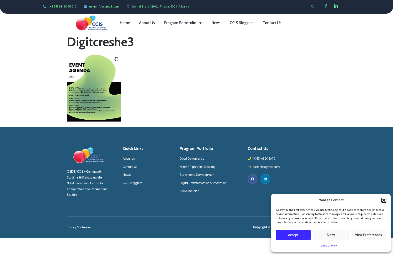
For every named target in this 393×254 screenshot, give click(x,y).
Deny (331, 235)
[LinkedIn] (336, 6)
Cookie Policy (328, 245)
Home (125, 22)
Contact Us (272, 22)
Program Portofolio (180, 22)
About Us (147, 22)
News (216, 22)
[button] (384, 200)
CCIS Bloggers (241, 22)
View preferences (368, 235)
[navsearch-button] (312, 6)
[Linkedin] (265, 179)
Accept (293, 235)
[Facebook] (326, 6)
